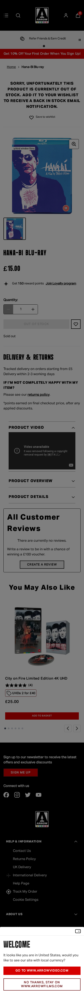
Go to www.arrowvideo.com (42, 970)
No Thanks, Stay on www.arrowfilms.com (42, 984)
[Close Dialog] (78, 931)
